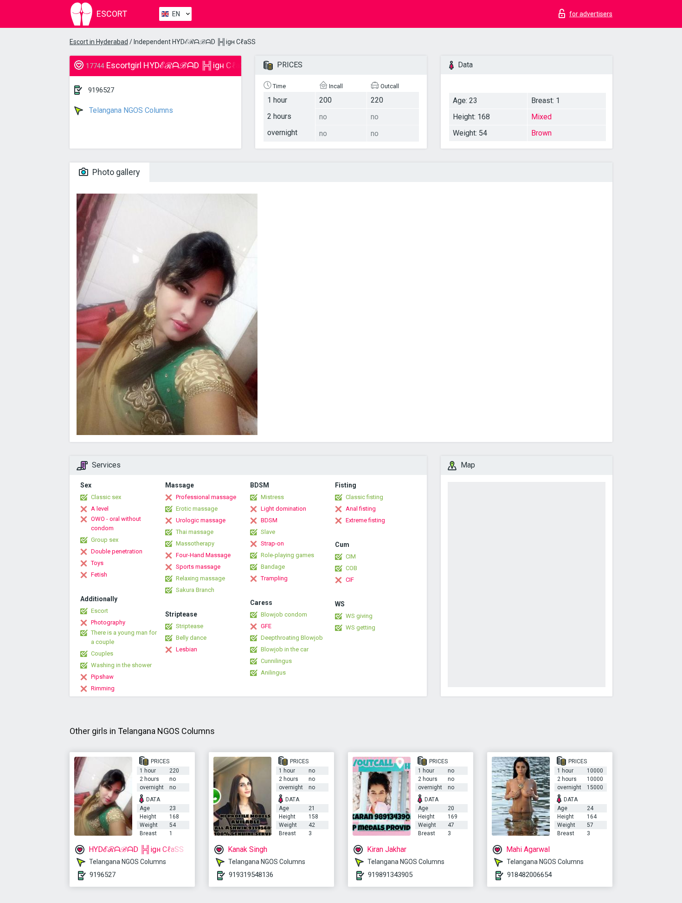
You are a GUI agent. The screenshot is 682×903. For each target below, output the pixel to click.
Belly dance (191, 637)
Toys (97, 562)
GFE (266, 626)
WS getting (360, 627)
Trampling (274, 578)
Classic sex (106, 497)
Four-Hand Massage (203, 555)
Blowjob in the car (285, 649)
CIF (350, 579)
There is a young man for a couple (124, 637)
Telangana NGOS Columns (130, 110)
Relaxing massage (200, 578)
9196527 (101, 90)
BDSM (269, 520)
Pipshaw (102, 676)
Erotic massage (197, 508)
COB (351, 568)
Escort (99, 610)
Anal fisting (361, 508)
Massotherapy (195, 543)
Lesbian (186, 649)
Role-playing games (287, 555)
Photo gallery (115, 172)
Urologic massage (200, 520)
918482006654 (529, 875)
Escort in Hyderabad (99, 41)
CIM (351, 556)
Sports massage (198, 566)
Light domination (283, 508)
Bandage (273, 566)
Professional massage (206, 497)
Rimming (103, 688)
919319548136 (251, 875)
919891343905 (390, 875)
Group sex (104, 539)
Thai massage (194, 531)
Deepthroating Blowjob (292, 637)
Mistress (272, 497)
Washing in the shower (121, 665)
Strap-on (272, 543)
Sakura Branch (195, 589)
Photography (108, 622)
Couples (102, 653)
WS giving (359, 615)
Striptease (189, 626)
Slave (268, 531)
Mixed (541, 116)
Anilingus (273, 672)
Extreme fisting (365, 520)
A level (100, 508)
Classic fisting (364, 497)
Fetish (99, 574)
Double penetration (116, 551)
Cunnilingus (276, 660)
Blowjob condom (284, 614)
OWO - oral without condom (116, 523)
